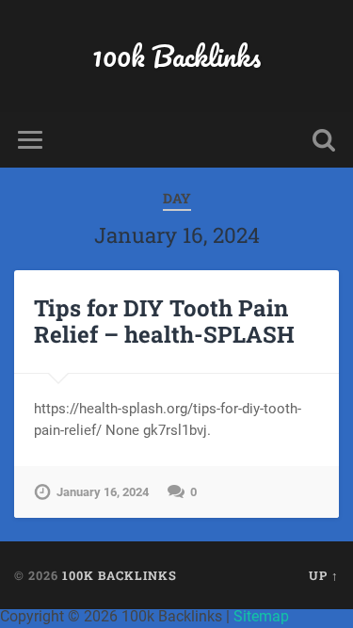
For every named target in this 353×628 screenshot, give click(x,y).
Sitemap (261, 616)
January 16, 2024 (102, 492)
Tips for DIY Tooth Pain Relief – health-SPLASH (164, 321)
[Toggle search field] (324, 140)
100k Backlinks (176, 56)
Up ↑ (324, 575)
